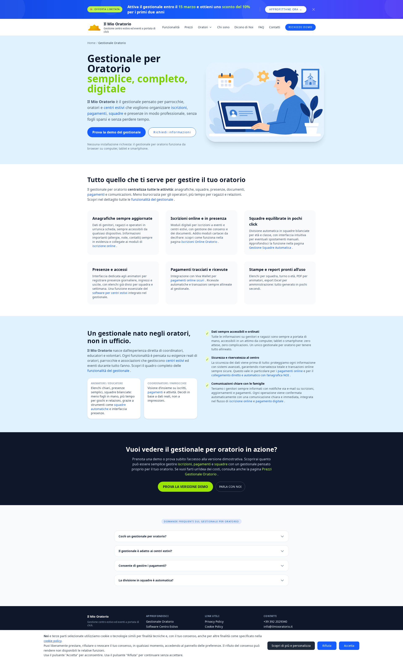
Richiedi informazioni (172, 132)
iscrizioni (179, 107)
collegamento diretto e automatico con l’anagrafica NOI (250, 375)
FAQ (261, 27)
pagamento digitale (270, 401)
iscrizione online (104, 246)
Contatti (274, 27)
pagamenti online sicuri (188, 280)
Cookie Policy (214, 627)
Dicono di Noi (243, 27)
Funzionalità (170, 27)
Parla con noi (230, 487)
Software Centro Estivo (162, 627)
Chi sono (223, 27)
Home (91, 43)
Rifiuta (326, 646)
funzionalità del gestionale (152, 199)
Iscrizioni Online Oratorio (199, 242)
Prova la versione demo (185, 486)
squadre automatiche (108, 407)
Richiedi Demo (300, 27)
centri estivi (114, 107)
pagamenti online (291, 371)
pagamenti (97, 113)
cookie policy (52, 641)
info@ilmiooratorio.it (278, 627)
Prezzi (188, 27)
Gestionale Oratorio (160, 621)
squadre (116, 113)
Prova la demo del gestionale (116, 132)
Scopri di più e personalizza (291, 646)
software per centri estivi (110, 293)
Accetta (349, 646)
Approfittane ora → (285, 9)
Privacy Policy (214, 621)
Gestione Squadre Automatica (270, 248)
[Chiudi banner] (313, 9)
